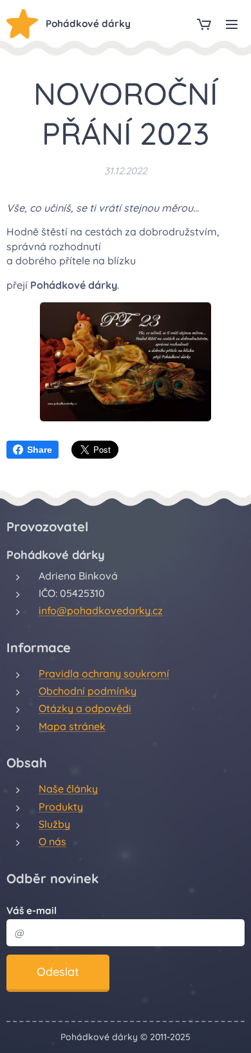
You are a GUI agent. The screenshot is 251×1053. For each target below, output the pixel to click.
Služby (54, 824)
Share (39, 449)
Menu (232, 24)
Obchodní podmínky (87, 690)
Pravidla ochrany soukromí (104, 673)
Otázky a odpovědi (85, 708)
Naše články (68, 788)
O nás (52, 841)
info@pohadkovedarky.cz (101, 610)
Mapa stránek (72, 726)
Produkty (61, 806)
